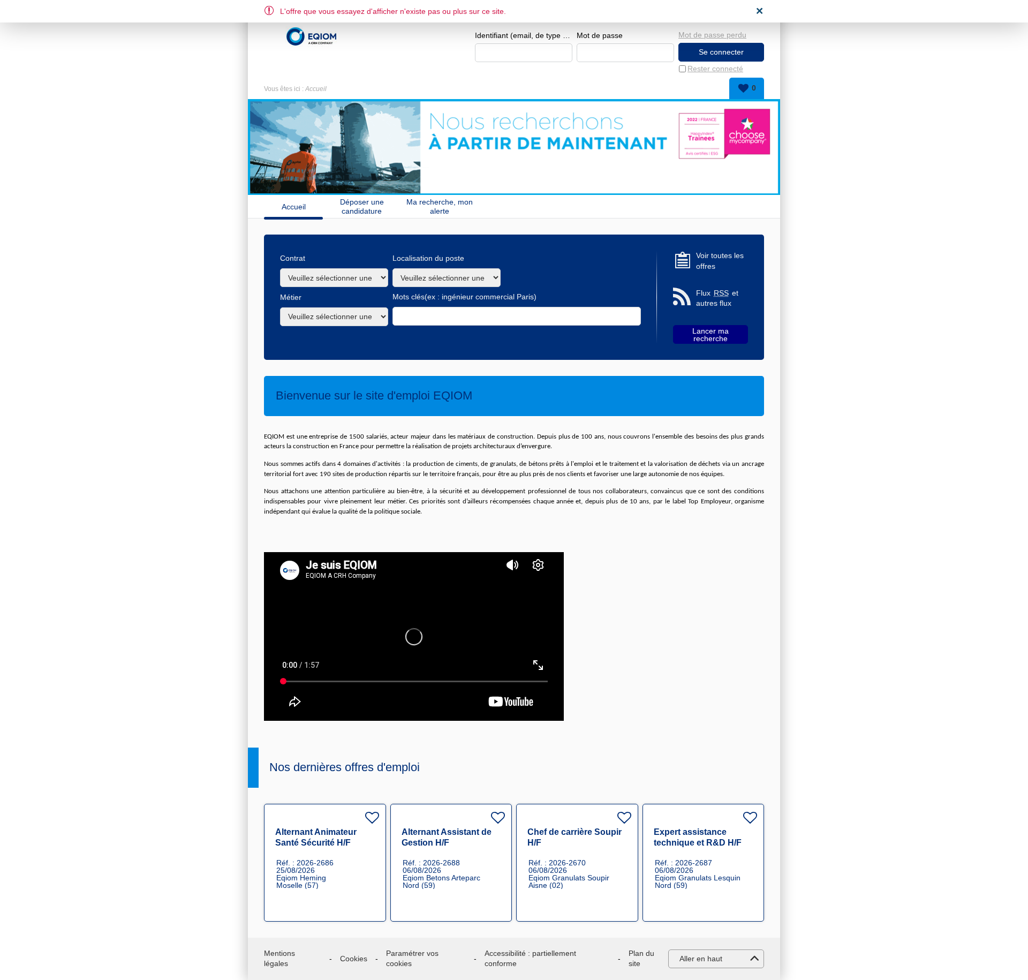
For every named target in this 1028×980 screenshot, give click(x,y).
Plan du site (641, 958)
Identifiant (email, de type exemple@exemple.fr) (523, 35)
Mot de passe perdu (712, 35)
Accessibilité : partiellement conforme (530, 958)
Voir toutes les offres (720, 260)
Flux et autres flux (717, 298)
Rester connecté (715, 68)
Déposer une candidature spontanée (362, 206)
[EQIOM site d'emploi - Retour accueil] (312, 36)
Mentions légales (279, 958)
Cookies (353, 958)
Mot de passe (600, 35)
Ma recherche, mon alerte (439, 206)
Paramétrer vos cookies (412, 958)
